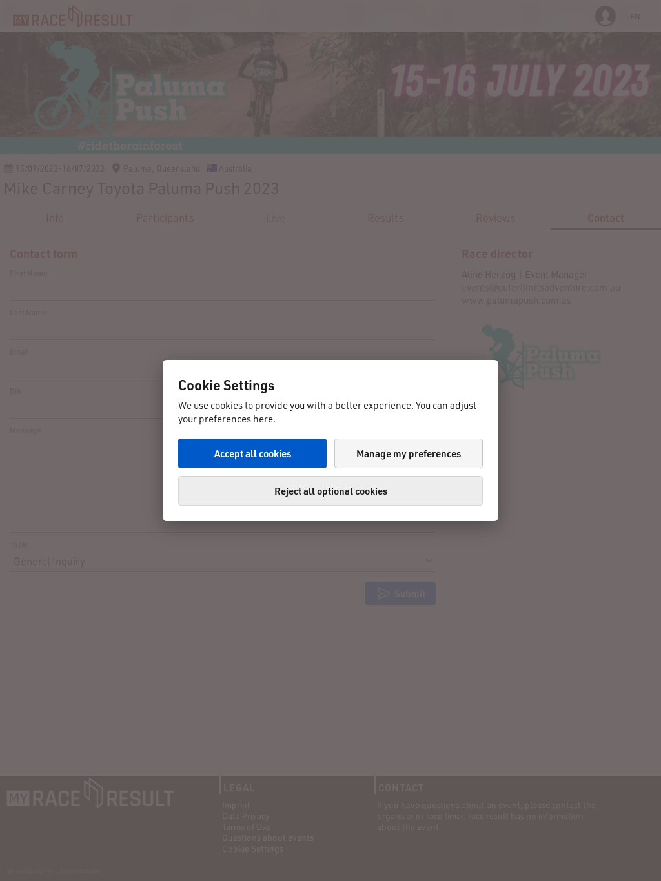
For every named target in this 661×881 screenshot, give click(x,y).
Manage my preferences (408, 453)
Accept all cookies (252, 453)
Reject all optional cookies (330, 490)
